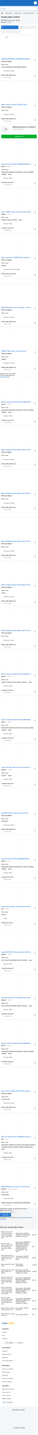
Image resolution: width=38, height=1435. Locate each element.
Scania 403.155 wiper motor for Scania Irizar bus (17, 906)
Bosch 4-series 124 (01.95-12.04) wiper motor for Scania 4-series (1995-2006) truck (6, 1235)
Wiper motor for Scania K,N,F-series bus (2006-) (7, 1271)
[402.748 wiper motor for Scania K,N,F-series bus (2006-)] (19, 985)
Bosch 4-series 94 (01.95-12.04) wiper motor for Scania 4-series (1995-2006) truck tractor (6, 1290)
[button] (35, 3)
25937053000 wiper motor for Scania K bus (15, 1186)
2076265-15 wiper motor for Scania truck (14, 813)
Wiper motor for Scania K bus (7, 1264)
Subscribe (5, 1215)
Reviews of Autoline (7, 1378)
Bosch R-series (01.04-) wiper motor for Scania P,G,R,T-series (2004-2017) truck (7, 1301)
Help (3, 1335)
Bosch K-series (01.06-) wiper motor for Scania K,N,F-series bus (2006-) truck (7, 1246)
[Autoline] (2, 13)
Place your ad (19, 136)
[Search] (35, 8)
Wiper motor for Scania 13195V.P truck (14, 104)
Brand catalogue (6, 1381)
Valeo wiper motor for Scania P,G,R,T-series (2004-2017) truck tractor (7, 1258)
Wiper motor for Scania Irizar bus (7, 1314)
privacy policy (23, 1217)
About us (4, 1332)
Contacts (4, 1338)
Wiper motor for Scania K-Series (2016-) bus (7, 1308)
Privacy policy (6, 1372)
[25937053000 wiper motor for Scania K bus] (19, 1174)
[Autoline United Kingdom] (11, 3)
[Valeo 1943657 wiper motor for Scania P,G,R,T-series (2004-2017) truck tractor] (19, 199)
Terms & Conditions (7, 1369)
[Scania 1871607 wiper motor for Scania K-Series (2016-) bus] (19, 755)
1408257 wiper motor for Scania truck (13, 351)
